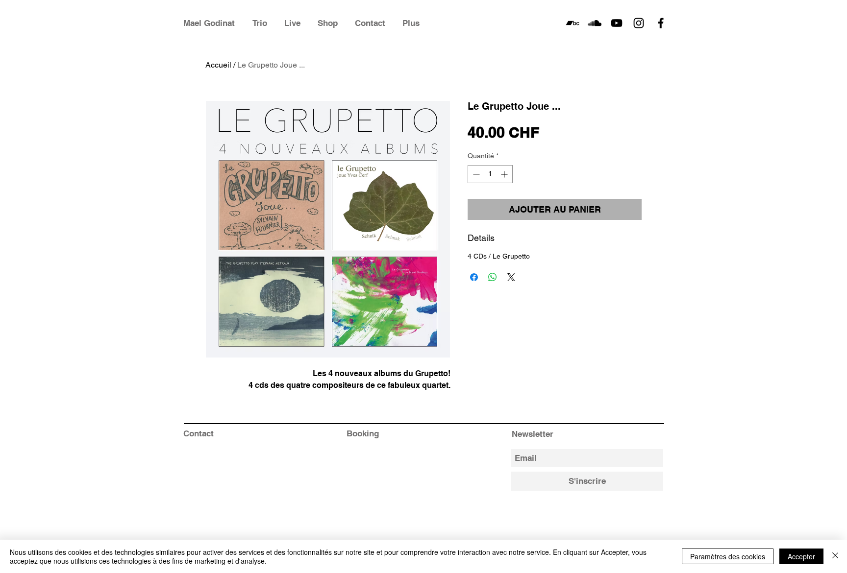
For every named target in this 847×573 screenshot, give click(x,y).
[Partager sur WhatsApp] (492, 277)
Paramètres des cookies (727, 556)
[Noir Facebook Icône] (661, 23)
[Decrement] (475, 174)
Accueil (218, 65)
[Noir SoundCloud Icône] (594, 23)
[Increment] (505, 174)
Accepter (801, 556)
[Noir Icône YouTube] (616, 23)
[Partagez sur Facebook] (474, 277)
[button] (415, 23)
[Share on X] (511, 277)
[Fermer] (835, 556)
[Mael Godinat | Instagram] (639, 23)
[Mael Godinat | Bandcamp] (572, 23)
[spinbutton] (490, 174)
